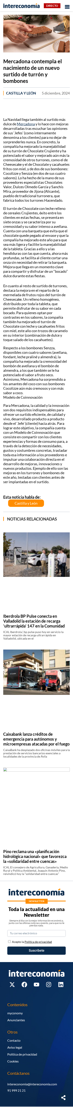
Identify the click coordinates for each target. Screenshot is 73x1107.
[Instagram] (49, 984)
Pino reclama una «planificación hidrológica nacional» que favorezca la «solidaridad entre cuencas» (35, 856)
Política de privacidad (22, 1054)
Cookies (13, 1061)
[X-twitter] (12, 984)
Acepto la (32, 941)
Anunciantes (16, 1020)
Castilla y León (21, 93)
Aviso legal (14, 1047)
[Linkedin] (61, 984)
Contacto (13, 1040)
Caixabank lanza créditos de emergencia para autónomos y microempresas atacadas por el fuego (36, 739)
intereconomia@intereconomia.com (32, 1084)
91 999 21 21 (16, 1090)
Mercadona (26, 124)
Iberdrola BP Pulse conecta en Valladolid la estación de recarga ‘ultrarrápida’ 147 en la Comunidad (34, 621)
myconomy (15, 1013)
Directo (52, 5)
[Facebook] (24, 984)
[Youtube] (36, 984)
